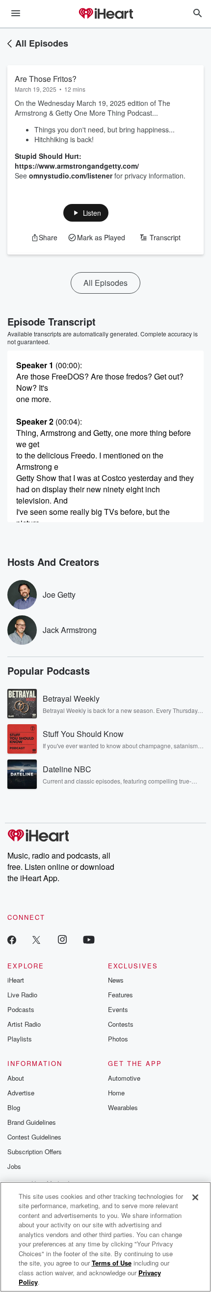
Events (118, 1009)
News (116, 980)
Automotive (124, 1078)
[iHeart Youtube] (89, 939)
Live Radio (22, 994)
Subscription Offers (34, 1151)
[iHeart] (105, 14)
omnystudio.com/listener (70, 175)
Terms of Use (112, 1262)
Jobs (14, 1166)
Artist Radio (24, 1024)
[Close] (195, 1197)
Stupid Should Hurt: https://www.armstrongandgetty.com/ (77, 161)
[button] (86, 213)
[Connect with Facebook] (11, 939)
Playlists (19, 1038)
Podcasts (20, 1009)
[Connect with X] (36, 939)
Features (120, 994)
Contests (120, 1024)
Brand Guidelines (31, 1122)
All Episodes (41, 43)
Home (116, 1092)
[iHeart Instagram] (62, 939)
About (15, 1078)
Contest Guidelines (34, 1136)
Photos (118, 1038)
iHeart (15, 980)
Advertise (20, 1092)
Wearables (123, 1107)
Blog (13, 1107)
